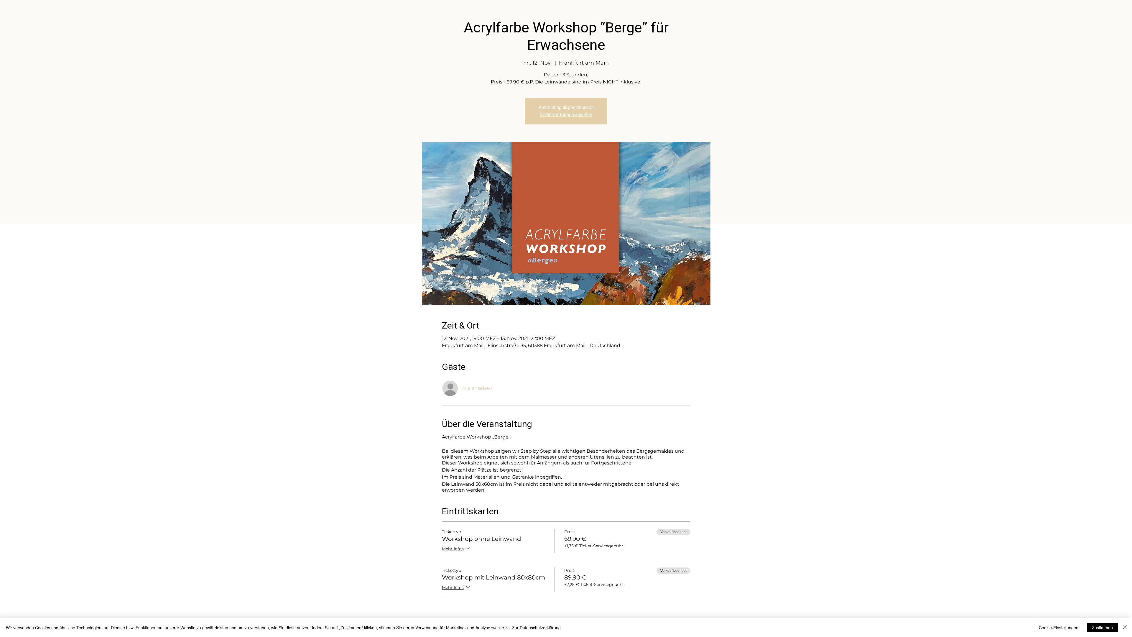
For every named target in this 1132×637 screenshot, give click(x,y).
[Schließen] (1124, 627)
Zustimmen (1102, 628)
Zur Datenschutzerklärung (536, 628)
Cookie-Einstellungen (1058, 628)
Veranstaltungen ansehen (566, 114)
